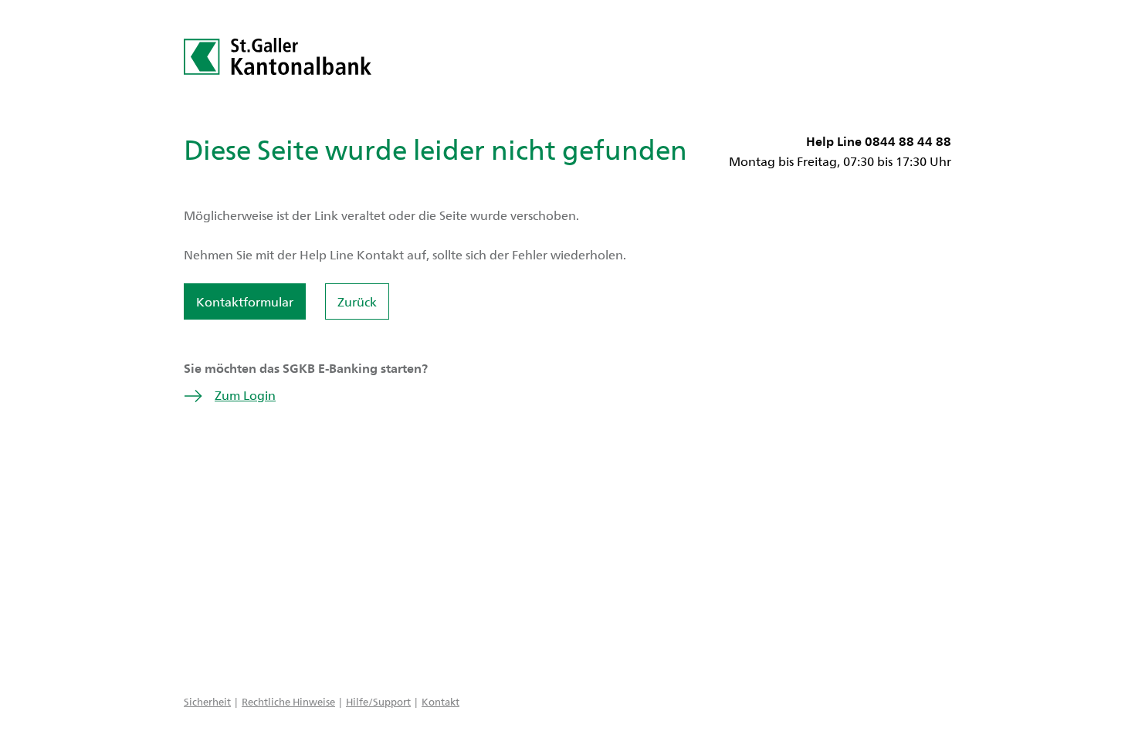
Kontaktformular (244, 301)
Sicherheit (207, 701)
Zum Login (245, 395)
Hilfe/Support (378, 701)
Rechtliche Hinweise (288, 701)
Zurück (357, 301)
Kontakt (440, 701)
